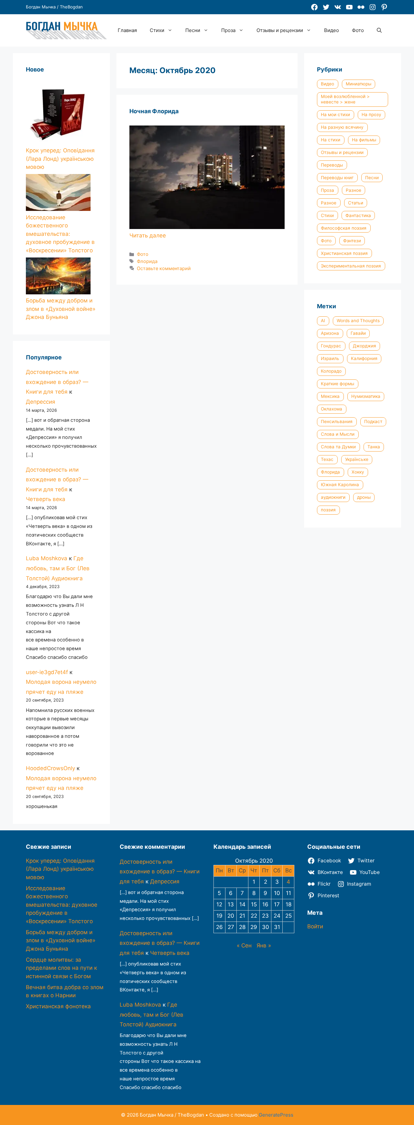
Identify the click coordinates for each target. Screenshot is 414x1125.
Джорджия (364, 345)
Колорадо (331, 371)
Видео (331, 30)
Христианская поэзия (344, 253)
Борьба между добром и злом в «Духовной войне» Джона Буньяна (60, 308)
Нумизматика (365, 396)
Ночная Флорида (154, 111)
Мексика (330, 396)
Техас (327, 459)
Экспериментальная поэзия (351, 265)
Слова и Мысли (337, 434)
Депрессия (40, 402)
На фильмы (364, 139)
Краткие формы (337, 383)
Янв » (263, 945)
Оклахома (331, 408)
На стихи (330, 139)
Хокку (358, 472)
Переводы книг (337, 177)
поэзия (328, 509)
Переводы (332, 165)
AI (323, 320)
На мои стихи (335, 114)
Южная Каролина (340, 484)
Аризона (330, 333)
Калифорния (364, 358)
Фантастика (358, 215)
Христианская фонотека (58, 1006)
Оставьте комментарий (164, 268)
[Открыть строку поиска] (379, 30)
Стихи (157, 30)
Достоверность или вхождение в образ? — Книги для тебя (57, 382)
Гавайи (358, 333)
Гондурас (331, 345)
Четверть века (45, 499)
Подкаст (373, 421)
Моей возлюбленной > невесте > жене (345, 99)
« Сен (244, 945)
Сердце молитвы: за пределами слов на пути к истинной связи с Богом (61, 967)
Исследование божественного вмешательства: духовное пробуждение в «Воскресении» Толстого (60, 234)
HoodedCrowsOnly (50, 768)
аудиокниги (333, 497)
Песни (192, 30)
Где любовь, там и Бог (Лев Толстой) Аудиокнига (58, 568)
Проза (228, 30)
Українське (356, 459)
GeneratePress (276, 1115)
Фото (358, 30)
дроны (364, 497)
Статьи (355, 202)
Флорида (147, 261)
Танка (373, 446)
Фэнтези (352, 240)
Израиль (330, 358)
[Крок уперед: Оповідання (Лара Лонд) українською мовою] (58, 113)
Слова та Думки (338, 446)
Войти (315, 926)
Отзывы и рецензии (279, 30)
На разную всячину (342, 127)
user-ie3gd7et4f (47, 672)
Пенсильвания (337, 421)
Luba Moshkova (46, 558)
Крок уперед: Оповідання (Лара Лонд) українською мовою (60, 158)
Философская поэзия (343, 228)
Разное (353, 190)
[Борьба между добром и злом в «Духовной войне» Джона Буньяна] (58, 277)
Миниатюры (358, 83)
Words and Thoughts (358, 320)
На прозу (371, 114)
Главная (127, 30)
